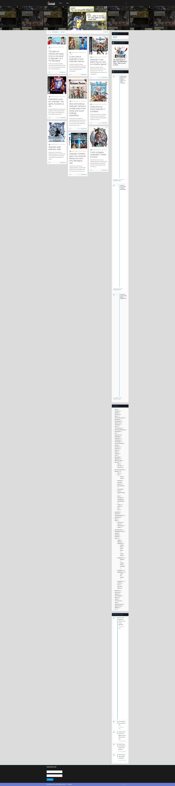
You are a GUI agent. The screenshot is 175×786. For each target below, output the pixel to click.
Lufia (119, 496)
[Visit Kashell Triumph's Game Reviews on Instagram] (114, 37)
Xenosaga (122, 566)
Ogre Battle (117, 512)
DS (118, 474)
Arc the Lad (117, 414)
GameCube (120, 489)
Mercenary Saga (118, 460)
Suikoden (117, 594)
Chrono (116, 426)
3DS (118, 473)
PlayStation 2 (120, 557)
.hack (116, 409)
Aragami (117, 412)
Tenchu (116, 599)
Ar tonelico (117, 411)
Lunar (116, 455)
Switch (119, 504)
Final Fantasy (117, 440)
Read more (63, 72)
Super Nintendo (121, 501)
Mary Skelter (117, 457)
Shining (116, 533)
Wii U (119, 509)
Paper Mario (120, 499)
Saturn (119, 527)
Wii (118, 508)
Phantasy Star (121, 525)
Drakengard (117, 436)
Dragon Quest (118, 434)
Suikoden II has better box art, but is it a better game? (98, 61)
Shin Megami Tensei (119, 531)
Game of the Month (119, 443)
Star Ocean (117, 592)
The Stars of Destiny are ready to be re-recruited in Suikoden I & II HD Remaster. (56, 56)
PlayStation (120, 543)
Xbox (119, 464)
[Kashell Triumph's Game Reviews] (51, 3)
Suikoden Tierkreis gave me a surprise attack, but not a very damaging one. (77, 158)
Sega (116, 520)
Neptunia (119, 541)
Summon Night (118, 595)
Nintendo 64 (120, 497)
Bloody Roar (117, 419)
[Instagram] (126, 784)
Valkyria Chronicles (119, 604)
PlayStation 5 (120, 581)
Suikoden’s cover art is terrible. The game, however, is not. (56, 102)
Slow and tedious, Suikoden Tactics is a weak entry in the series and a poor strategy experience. (77, 110)
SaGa (116, 518)
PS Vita (119, 583)
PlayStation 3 (120, 570)
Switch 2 (119, 506)
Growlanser (117, 446)
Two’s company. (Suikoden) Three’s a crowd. (98, 154)
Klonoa (116, 452)
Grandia (116, 445)
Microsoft (117, 462)
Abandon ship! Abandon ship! (54, 148)
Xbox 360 (120, 465)
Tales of (116, 597)
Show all (106, 31)
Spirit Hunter (117, 590)
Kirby (119, 490)
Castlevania (117, 424)
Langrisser (117, 453)
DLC (115, 433)
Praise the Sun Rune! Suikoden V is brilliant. (97, 109)
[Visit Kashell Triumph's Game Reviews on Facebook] (116, 37)
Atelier (116, 416)
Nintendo (117, 471)
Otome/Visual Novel (119, 515)
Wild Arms (117, 607)
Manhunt (122, 559)
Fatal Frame (117, 438)
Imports (116, 450)
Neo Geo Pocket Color (119, 469)
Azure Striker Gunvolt (119, 417)
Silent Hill (117, 535)
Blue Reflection (118, 421)
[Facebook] (122, 784)
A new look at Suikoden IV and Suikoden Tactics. (76, 58)
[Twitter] (124, 784)
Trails (116, 602)
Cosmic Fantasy (118, 428)
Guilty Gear (117, 448)
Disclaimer (69, 784)
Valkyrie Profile (118, 606)
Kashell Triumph (53, 47)
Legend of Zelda (121, 492)
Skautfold (117, 536)
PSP (118, 584)
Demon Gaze (117, 431)
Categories (55, 31)
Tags (63, 31)
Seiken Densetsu (118, 529)
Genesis (119, 524)
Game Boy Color (121, 485)
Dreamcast (120, 522)
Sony (116, 538)
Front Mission (118, 441)
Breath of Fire (118, 423)
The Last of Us (118, 600)
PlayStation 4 (120, 572)
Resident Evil (117, 517)
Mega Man (117, 458)
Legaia (119, 540)
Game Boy (120, 480)
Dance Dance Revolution (120, 429)
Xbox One (120, 467)
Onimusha (117, 513)
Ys (115, 609)
